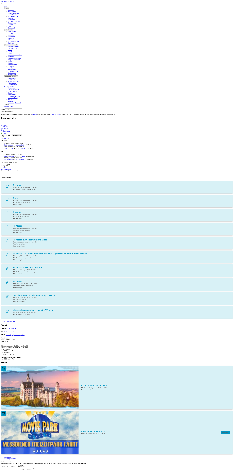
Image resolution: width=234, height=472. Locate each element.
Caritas (10, 50)
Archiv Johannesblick (14, 81)
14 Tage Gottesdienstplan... (8, 321)
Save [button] (33, 468)
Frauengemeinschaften (14, 58)
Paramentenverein (13, 71)
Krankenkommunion (14, 96)
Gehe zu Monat (5, 131)
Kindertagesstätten (13, 41)
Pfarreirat (10, 18)
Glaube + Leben (9, 86)
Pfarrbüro (11, 10)
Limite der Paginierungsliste (9, 162)
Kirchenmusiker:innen (14, 21)
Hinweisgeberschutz (10, 458)
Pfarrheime (11, 35)
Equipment (11, 43)
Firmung (10, 93)
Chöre (10, 51)
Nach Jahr (4, 125)
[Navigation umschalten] (1, 3)
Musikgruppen (12, 69)
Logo (9, 26)
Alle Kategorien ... (6, 169)
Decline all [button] (14, 466)
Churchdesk (11, 28)
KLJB (10, 61)
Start (5, 6)
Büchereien (11, 36)
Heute (2, 130)
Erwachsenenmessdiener (15, 55)
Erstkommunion (12, 91)
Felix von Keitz (20, 145)
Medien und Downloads (11, 76)
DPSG (10, 53)
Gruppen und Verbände (11, 45)
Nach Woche (4, 128)
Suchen (3, 109)
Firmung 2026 (8, 106)
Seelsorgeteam (12, 11)
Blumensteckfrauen (13, 48)
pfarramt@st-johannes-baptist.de (15, 335)
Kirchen (10, 33)
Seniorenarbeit (12, 74)
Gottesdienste (12, 23)
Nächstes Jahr (5, 138)
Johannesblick (12, 78)
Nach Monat (4, 127)
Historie (10, 24)
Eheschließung (12, 94)
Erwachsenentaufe (13, 89)
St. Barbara (4, 167)
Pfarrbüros (34, 114)
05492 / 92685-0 (11, 328)
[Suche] (3, 133)
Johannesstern (12, 83)
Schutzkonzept (12, 84)
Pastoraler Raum (13, 15)
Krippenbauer (12, 66)
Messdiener (11, 68)
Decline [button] (29, 470)
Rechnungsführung (13, 13)
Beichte (10, 99)
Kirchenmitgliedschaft (14, 103)
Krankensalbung (13, 98)
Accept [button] (22, 470)
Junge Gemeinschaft (14, 60)
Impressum (7, 457)
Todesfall (10, 101)
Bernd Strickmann (56, 114)
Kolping (10, 63)
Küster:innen (11, 19)
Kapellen (10, 39)
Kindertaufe (11, 88)
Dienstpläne (11, 80)
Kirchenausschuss (13, 16)
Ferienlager (11, 56)
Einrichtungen (8, 29)
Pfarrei (7, 8)
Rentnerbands (12, 73)
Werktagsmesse (8, 148)
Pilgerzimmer (12, 31)
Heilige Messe (8, 145)
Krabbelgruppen (12, 64)
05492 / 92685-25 (9, 332)
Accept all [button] (5, 466)
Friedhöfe (11, 38)
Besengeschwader (13, 46)
